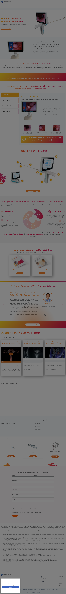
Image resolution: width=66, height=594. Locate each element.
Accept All (10, 587)
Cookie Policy (17, 585)
